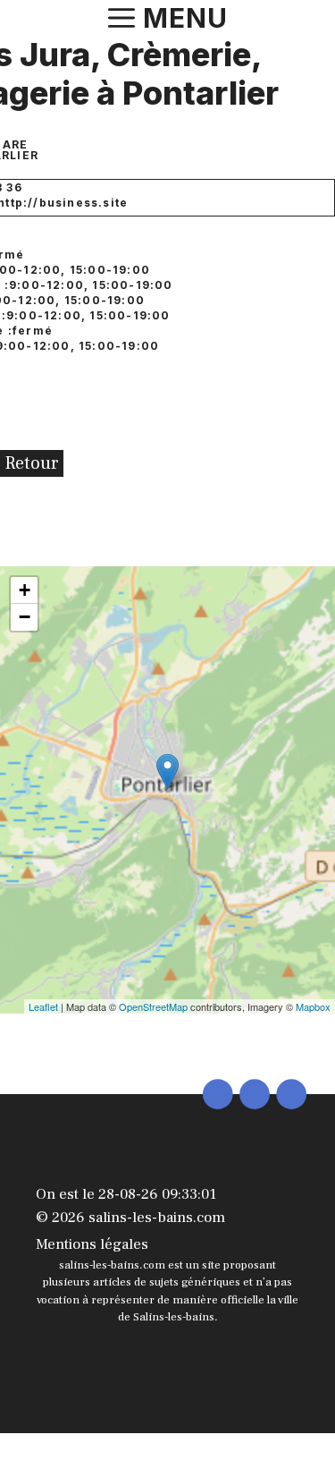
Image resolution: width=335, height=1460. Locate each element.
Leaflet (43, 1006)
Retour (31, 463)
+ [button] (24, 590)
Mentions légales (92, 1244)
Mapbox (313, 1006)
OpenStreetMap (153, 1006)
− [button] (24, 617)
